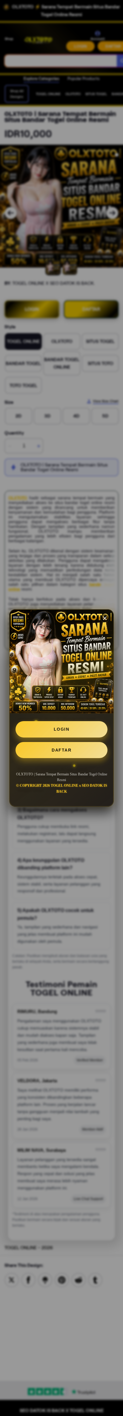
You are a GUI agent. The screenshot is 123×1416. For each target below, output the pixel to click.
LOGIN (62, 729)
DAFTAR (61, 750)
